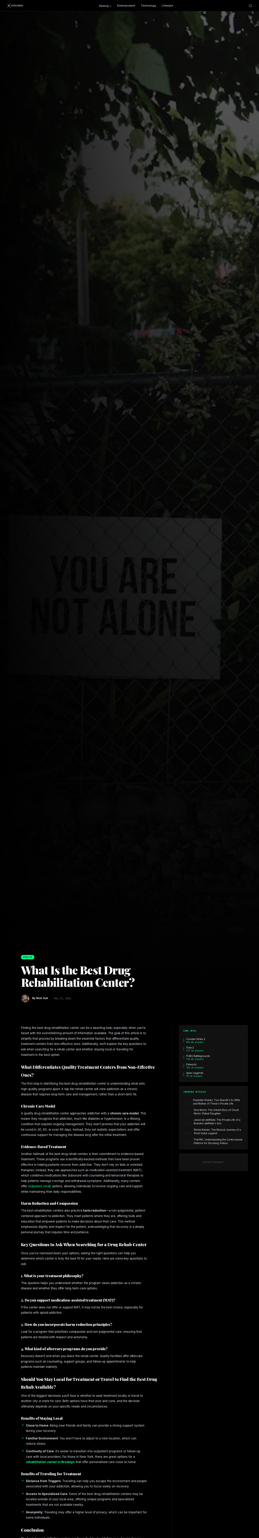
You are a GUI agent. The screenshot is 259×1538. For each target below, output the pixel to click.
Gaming (104, 5)
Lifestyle (167, 5)
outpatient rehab (39, 1186)
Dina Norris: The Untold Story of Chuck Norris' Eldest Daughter (216, 1111)
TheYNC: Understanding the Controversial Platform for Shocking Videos (218, 1141)
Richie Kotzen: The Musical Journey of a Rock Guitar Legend (217, 1131)
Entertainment (126, 5)
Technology (148, 5)
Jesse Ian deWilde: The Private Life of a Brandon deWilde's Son (217, 1121)
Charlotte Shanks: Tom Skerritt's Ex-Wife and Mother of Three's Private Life (216, 1102)
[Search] (250, 5)
